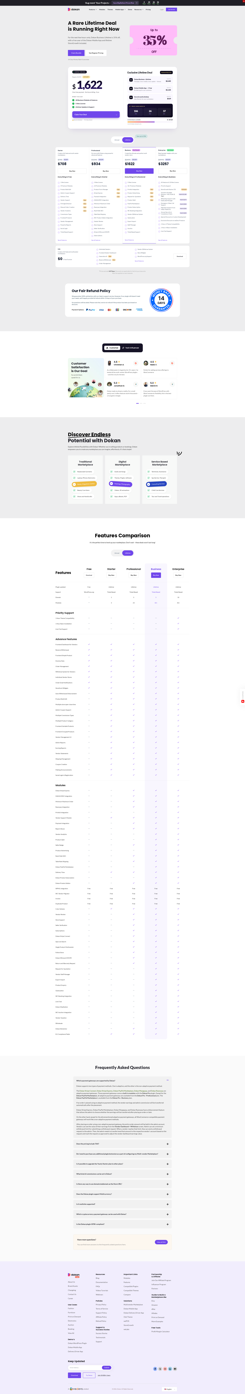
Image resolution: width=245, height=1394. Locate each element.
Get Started (171, 9)
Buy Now (72, 171)
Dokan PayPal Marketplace (123, 1091)
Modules (102, 9)
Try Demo (89, 1375)
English (169, 1389)
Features (92, 9)
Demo (130, 9)
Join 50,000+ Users (104, 1375)
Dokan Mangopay (140, 1091)
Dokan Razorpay (157, 1091)
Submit (106, 1367)
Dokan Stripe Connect (88, 1091)
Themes (110, 9)
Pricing (148, 9)
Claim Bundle (76, 53)
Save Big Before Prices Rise (123, 3)
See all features (62, 240)
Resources (138, 9)
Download (180, 256)
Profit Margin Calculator (160, 1331)
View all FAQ (161, 1242)
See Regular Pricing (96, 53)
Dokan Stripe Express (105, 1091)
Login (162, 9)
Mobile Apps (119, 9)
